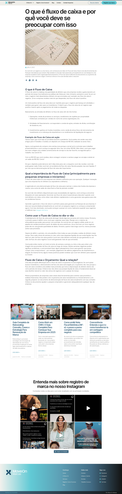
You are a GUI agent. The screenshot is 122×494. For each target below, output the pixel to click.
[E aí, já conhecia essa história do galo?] (88, 408)
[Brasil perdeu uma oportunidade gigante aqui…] (61, 435)
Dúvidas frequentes (68, 2)
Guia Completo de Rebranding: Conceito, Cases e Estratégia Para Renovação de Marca (21, 328)
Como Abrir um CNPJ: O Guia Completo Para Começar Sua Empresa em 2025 (46, 327)
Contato (59, 2)
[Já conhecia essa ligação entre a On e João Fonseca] (88, 435)
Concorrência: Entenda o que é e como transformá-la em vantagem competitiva (99, 327)
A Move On (29, 2)
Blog (53, 2)
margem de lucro (42, 210)
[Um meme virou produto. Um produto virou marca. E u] (61, 408)
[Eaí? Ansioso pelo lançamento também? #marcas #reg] (33, 408)
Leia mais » (16, 352)
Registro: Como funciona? (42, 2)
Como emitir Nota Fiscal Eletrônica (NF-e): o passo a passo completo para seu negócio (74, 327)
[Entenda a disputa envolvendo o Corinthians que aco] (33, 435)
